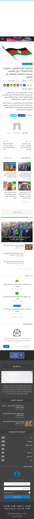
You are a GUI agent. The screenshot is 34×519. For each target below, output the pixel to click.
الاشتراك (6, 346)
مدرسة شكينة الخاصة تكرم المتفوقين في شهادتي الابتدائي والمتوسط (13, 254)
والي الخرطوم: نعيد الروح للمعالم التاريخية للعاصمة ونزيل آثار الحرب (17, 238)
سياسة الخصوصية (9, 508)
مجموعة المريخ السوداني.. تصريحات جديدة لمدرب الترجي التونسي (25, 146)
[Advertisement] (17, 18)
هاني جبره (14, 516)
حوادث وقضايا (26, 64)
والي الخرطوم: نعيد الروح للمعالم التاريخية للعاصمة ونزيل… (17, 297)
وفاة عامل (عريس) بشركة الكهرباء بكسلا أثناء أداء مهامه (13, 246)
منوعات (5, 506)
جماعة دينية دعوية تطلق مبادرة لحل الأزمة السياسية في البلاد (8, 146)
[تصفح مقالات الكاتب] (17, 126)
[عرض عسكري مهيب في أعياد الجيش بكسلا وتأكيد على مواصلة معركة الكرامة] (24, 185)
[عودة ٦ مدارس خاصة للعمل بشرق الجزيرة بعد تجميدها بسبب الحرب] (9, 185)
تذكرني (26, 492)
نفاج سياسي (30, 456)
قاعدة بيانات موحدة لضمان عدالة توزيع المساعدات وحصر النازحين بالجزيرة (14, 262)
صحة (26, 508)
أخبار (31, 64)
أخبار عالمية (30, 453)
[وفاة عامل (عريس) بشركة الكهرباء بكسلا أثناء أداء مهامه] (9, 166)
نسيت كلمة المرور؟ (8, 493)
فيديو (12, 506)
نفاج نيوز (9, 514)
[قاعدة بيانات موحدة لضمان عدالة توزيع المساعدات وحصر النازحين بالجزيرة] (29, 263)
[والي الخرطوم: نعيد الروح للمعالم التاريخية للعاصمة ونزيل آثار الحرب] (24, 166)
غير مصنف (19, 508)
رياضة (31, 460)
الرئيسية (27, 506)
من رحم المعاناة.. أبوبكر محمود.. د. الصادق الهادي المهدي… (17, 285)
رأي (17, 281)
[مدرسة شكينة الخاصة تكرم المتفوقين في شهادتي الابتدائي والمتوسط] (29, 255)
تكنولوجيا (19, 506)
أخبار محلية (30, 441)
